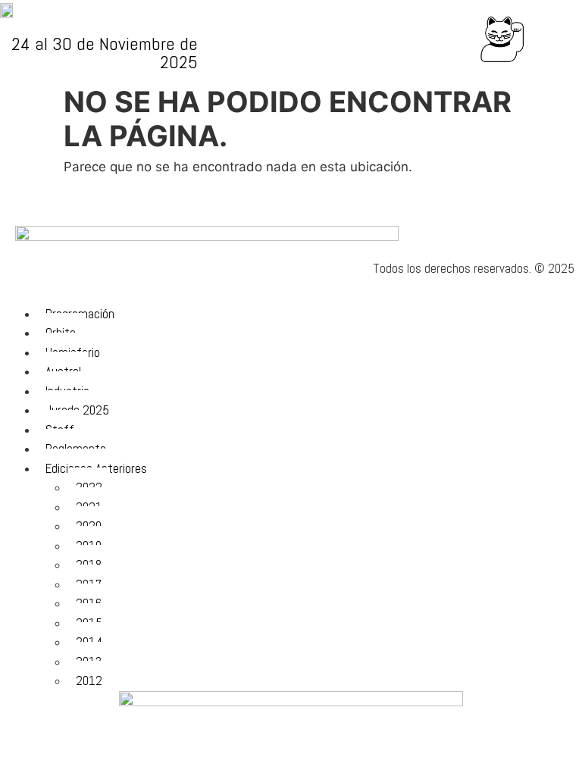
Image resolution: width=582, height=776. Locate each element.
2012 (89, 680)
